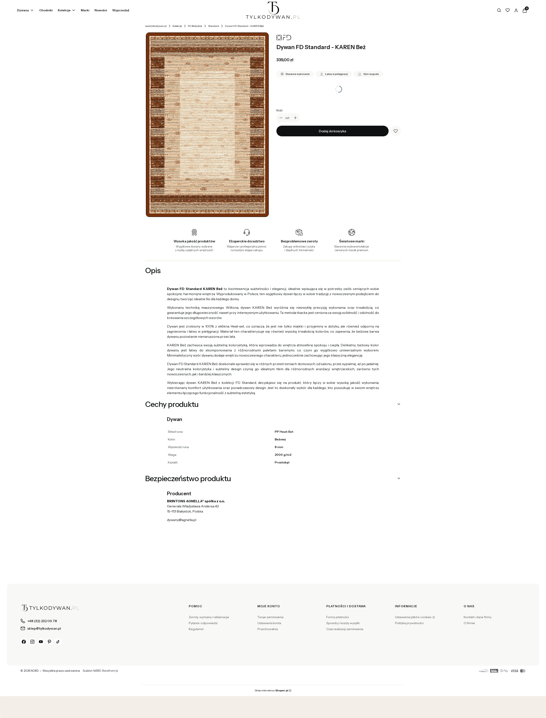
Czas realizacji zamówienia (344, 629)
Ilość (279, 110)
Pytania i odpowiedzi (203, 623)
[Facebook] (23, 641)
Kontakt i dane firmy (477, 617)
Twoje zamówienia (270, 617)
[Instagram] (32, 641)
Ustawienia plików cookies (413, 617)
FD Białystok (195, 26)
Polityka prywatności (409, 623)
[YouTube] (41, 641)
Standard (213, 26)
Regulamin (196, 629)
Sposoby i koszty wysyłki (343, 623)
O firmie (469, 623)
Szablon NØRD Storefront (99, 670)
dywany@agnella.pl (181, 520)
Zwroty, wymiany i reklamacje (209, 617)
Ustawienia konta (269, 623)
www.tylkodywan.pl (156, 26)
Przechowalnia (267, 629)
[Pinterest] (49, 641)
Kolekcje (177, 26)
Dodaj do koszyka (332, 131)
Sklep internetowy (271, 690)
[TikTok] (58, 641)
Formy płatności (337, 617)
